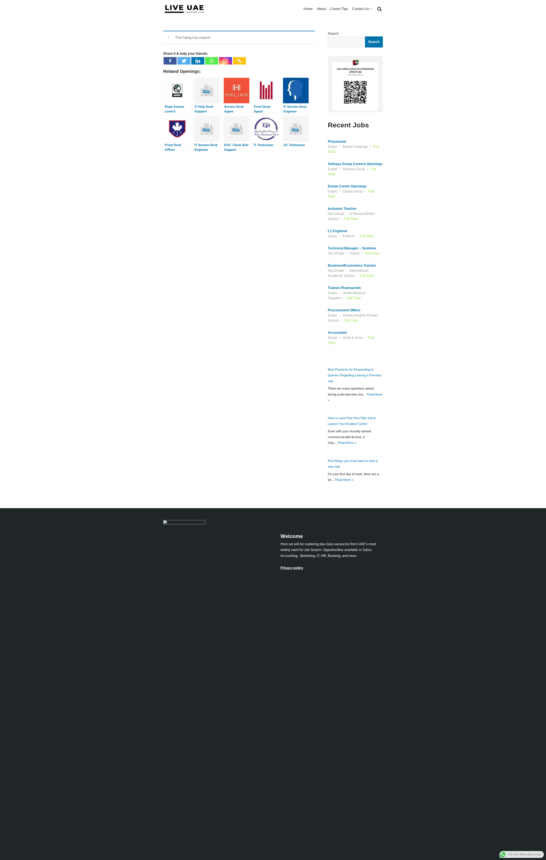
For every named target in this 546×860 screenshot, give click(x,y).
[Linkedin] (197, 61)
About (321, 9)
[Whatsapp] (211, 61)
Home (308, 9)
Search (333, 33)
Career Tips (339, 9)
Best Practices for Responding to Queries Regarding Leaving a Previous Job (355, 375)
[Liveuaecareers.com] (184, 9)
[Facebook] (170, 61)
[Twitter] (183, 61)
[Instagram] (225, 61)
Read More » (347, 442)
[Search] (379, 9)
